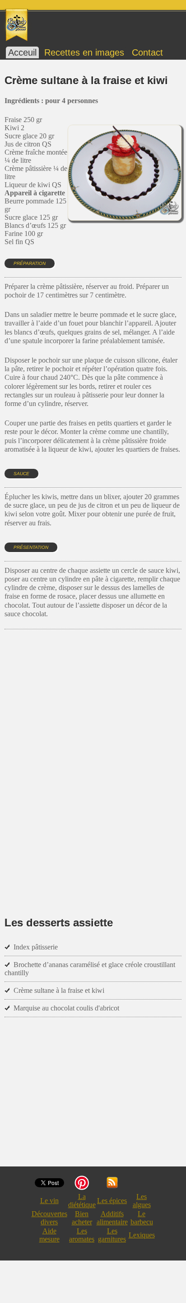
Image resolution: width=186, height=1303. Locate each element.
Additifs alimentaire (112, 1218)
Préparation (30, 263)
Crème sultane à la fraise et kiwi (59, 990)
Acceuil (22, 52)
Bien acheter (82, 1218)
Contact (147, 52)
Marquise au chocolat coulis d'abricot (66, 1008)
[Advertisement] (93, 759)
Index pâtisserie (36, 947)
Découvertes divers (49, 1218)
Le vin (49, 1200)
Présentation (31, 547)
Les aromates (81, 1235)
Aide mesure (49, 1235)
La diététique (82, 1201)
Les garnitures (112, 1235)
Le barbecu (141, 1218)
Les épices (112, 1200)
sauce (21, 473)
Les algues (142, 1201)
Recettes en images (84, 52)
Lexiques (142, 1235)
